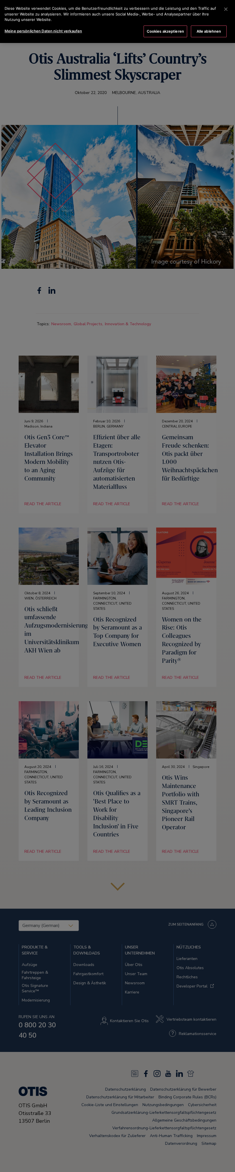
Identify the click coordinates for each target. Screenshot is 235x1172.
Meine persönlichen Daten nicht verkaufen (43, 31)
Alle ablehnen (209, 31)
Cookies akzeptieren (165, 31)
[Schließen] (226, 9)
